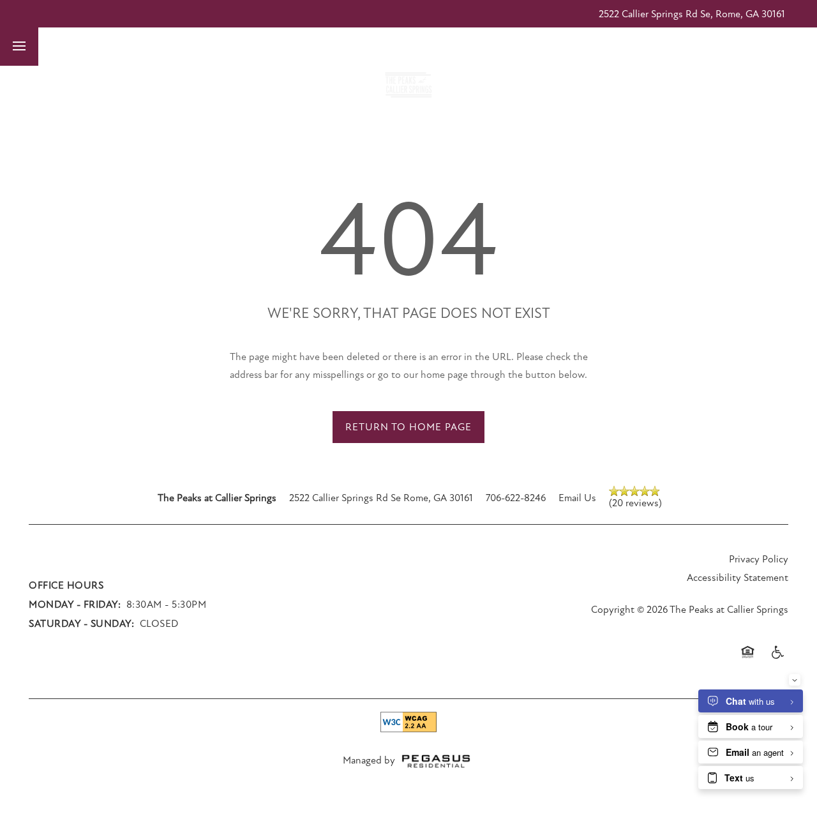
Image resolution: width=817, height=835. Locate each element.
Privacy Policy (758, 559)
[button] (566, 46)
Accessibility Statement (737, 577)
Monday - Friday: (75, 604)
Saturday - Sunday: (81, 623)
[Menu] (19, 46)
